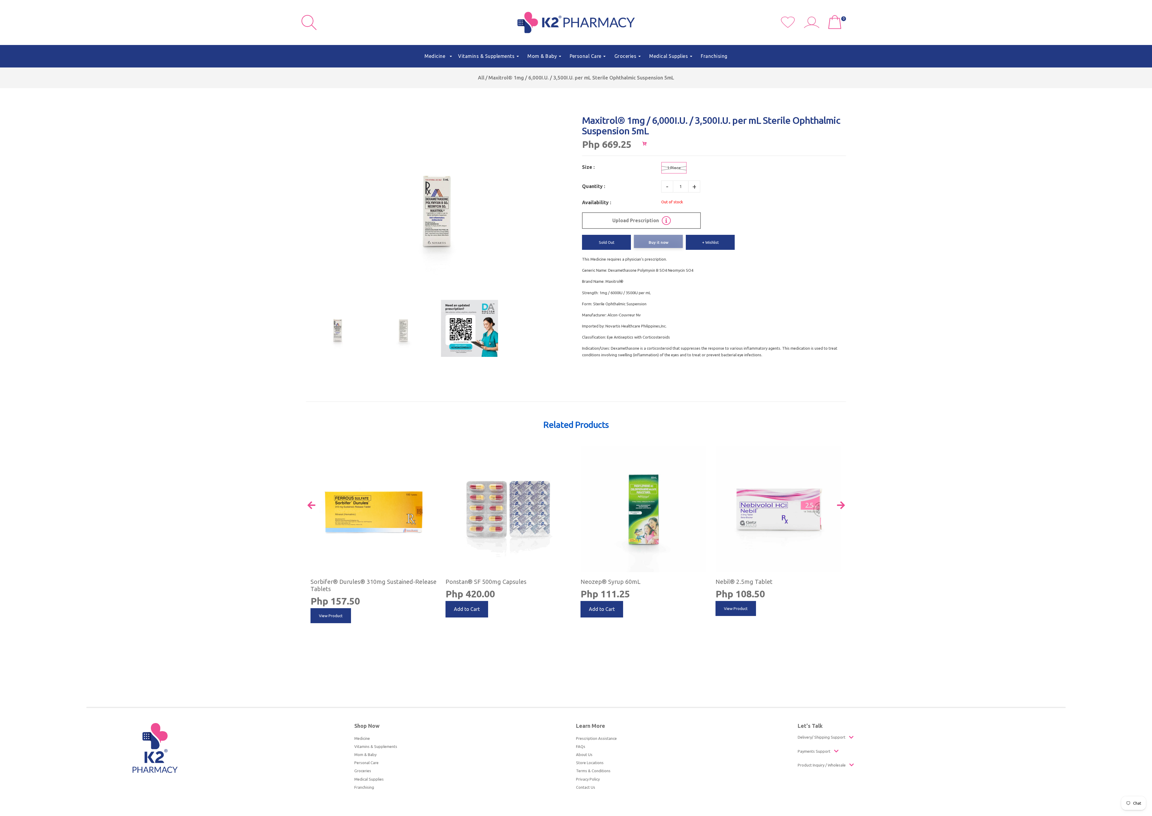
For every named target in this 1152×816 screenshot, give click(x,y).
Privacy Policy (588, 779)
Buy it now (658, 242)
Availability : (596, 202)
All (481, 77)
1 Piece (674, 168)
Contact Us (585, 787)
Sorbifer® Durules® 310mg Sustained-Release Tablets (373, 585)
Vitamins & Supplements (375, 746)
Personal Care (366, 763)
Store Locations (590, 763)
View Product (331, 616)
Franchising (364, 787)
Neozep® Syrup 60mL (610, 581)
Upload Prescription (635, 220)
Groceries (362, 771)
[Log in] (814, 26)
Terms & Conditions (593, 771)
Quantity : (593, 186)
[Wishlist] (792, 26)
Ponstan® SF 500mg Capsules (486, 581)
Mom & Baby (365, 754)
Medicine (362, 738)
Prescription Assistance (596, 738)
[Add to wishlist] (430, 452)
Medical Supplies (369, 779)
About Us (584, 754)
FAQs (580, 746)
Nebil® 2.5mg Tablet (744, 581)
